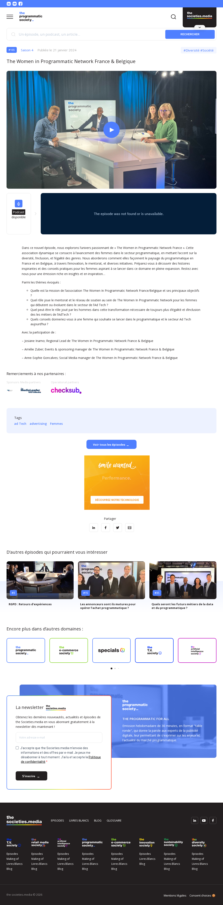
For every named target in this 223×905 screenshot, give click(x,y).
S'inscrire (29, 776)
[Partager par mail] (129, 527)
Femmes (56, 424)
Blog (97, 820)
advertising (38, 424)
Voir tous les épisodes (109, 445)
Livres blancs (79, 820)
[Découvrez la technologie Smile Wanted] (117, 482)
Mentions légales (175, 895)
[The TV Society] (14, 842)
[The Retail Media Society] (40, 842)
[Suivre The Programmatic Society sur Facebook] (20, 4)
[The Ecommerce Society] (120, 842)
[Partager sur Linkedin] (93, 527)
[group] (40, 585)
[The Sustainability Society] (173, 842)
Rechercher (190, 34)
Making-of (13, 859)
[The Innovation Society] (147, 842)
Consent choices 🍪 (202, 895)
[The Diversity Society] (199, 842)
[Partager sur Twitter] (117, 527)
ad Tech (20, 424)
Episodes (57, 820)
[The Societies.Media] (30, 17)
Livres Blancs (14, 864)
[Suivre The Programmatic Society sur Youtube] (14, 4)
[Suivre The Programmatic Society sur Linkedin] (9, 4)
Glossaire (114, 820)
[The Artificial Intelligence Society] (63, 842)
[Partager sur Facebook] (105, 527)
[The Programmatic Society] (199, 15)
